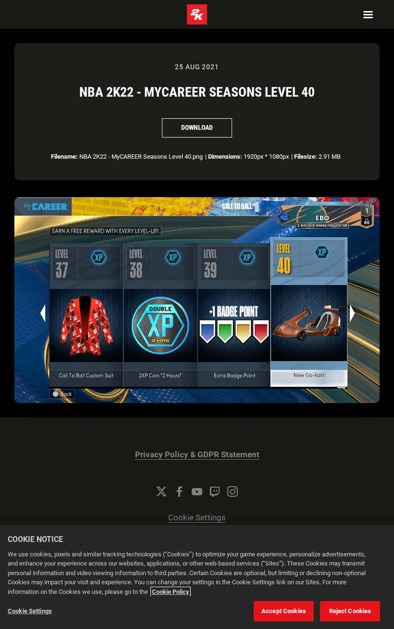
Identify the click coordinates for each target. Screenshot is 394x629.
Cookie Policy (170, 591)
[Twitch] (214, 491)
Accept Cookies (283, 611)
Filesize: (305, 156)
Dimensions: (225, 156)
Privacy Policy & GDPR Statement (197, 454)
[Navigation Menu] (368, 14)
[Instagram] (232, 491)
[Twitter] (161, 491)
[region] (197, 577)
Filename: (64, 156)
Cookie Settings (197, 517)
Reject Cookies (350, 611)
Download (197, 127)
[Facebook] (179, 491)
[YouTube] (197, 491)
